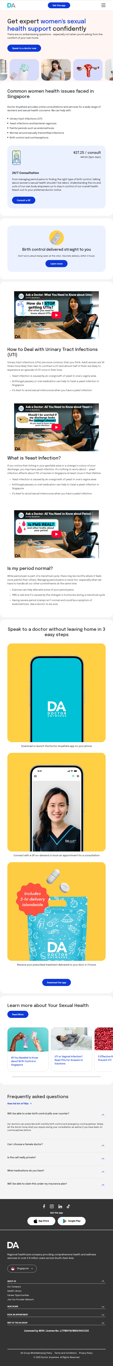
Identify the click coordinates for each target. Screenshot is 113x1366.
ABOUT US (11, 1281)
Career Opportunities (18, 1295)
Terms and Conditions (65, 1353)
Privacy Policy (86, 1353)
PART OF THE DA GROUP (17, 1323)
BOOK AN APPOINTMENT (17, 1315)
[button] (41, 1221)
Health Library (14, 1291)
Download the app (56, 983)
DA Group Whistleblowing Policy (36, 1353)
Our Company (14, 1287)
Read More (18, 1015)
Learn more (57, 264)
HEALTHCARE (12, 1307)
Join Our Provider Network (20, 1300)
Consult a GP (23, 200)
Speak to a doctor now (24, 48)
